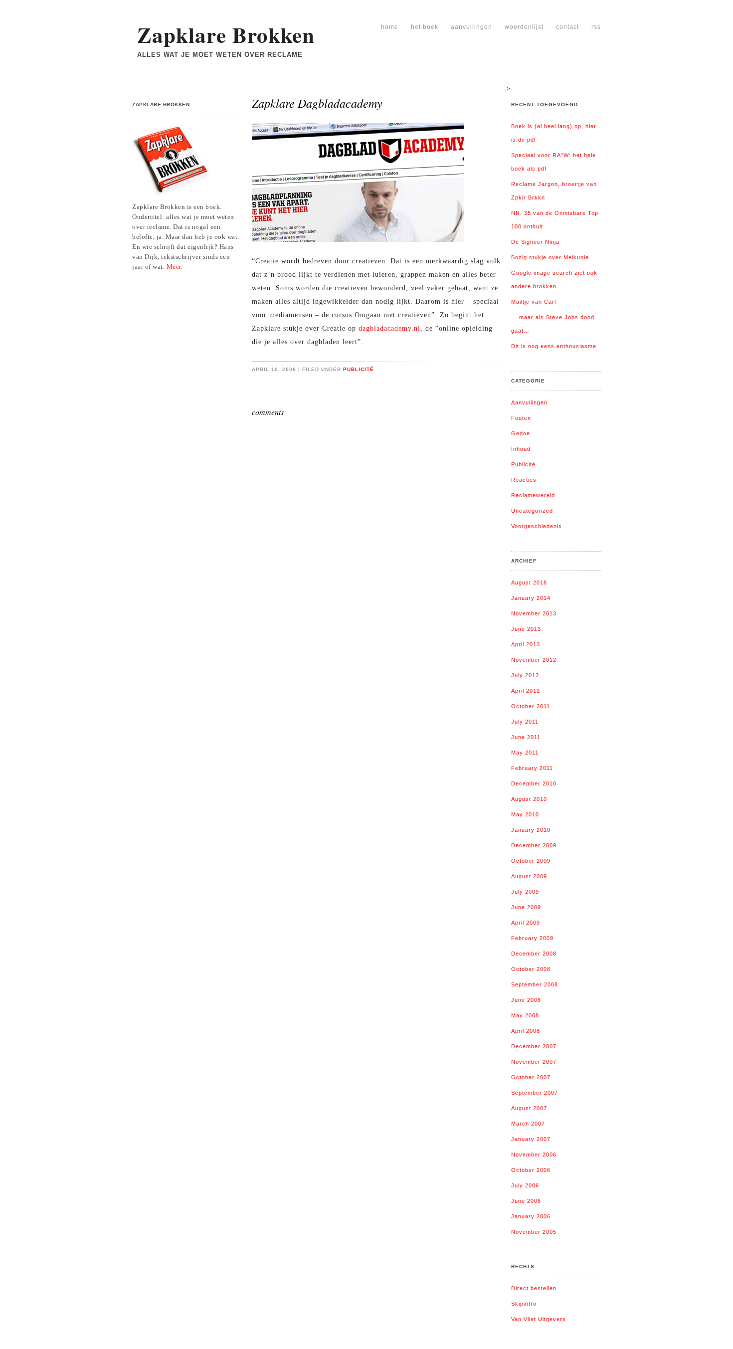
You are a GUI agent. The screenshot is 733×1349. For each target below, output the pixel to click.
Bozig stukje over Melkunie (550, 257)
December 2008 (533, 954)
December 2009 (533, 845)
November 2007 (533, 1062)
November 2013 (533, 613)
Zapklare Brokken (226, 34)
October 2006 (530, 1170)
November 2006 (533, 1154)
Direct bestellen (533, 1288)
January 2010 (530, 830)
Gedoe (520, 433)
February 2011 (532, 768)
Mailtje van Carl (533, 302)
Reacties (524, 480)
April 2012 (525, 691)
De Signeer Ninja (535, 242)
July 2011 (525, 722)
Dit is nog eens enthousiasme (553, 346)
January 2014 (530, 598)
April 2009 (525, 923)
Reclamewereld (533, 495)
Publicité (358, 369)
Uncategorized (532, 511)
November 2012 (533, 660)
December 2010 (533, 783)
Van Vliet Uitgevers (538, 1319)
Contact (567, 26)
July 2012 (525, 675)
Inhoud (521, 449)
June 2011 (526, 737)
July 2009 (525, 892)
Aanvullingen (471, 26)
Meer (174, 266)
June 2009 (526, 907)
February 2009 (532, 938)
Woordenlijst (524, 26)
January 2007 (530, 1139)
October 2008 (530, 969)
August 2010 (529, 799)
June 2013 (526, 629)
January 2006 (530, 1216)
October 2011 (530, 706)
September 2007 (534, 1093)
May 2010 (525, 814)
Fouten (521, 418)
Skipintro (524, 1304)
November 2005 (533, 1232)
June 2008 (526, 1000)
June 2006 (526, 1201)
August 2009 (529, 876)
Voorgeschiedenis (536, 526)
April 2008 (525, 1031)
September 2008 (534, 984)
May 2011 (525, 753)
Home (389, 26)
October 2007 (530, 1077)
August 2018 (529, 582)
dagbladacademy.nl (389, 328)
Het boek (424, 26)
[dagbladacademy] (361, 244)
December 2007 (533, 1046)
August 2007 (529, 1108)
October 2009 (530, 861)
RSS (596, 26)
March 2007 (528, 1124)
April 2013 (525, 644)
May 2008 (525, 1015)
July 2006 (525, 1185)
